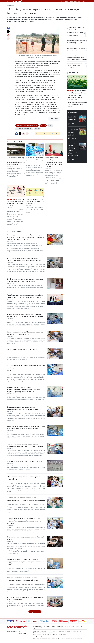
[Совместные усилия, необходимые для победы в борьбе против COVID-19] (16, 191)
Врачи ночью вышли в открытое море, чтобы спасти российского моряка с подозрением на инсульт (26, 427)
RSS (66, 626)
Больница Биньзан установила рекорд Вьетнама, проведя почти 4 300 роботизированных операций (25, 315)
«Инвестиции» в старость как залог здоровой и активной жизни (24, 478)
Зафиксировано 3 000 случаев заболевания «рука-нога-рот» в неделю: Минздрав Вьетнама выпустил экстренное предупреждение (25, 237)
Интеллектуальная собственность (41, 626)
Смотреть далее (15, 231)
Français (71, 1)
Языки (77, 626)
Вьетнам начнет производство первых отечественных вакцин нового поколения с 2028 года (77, 42)
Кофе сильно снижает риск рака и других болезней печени (25, 538)
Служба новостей (37, 628)
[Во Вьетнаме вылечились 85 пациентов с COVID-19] (35, 149)
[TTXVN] (10, 621)
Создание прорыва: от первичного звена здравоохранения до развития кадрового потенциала (26, 499)
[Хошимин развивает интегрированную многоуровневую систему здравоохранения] (55, 411)
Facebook (8, 28)
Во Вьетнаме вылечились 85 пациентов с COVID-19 (34, 159)
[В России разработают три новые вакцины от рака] (55, 465)
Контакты (52, 628)
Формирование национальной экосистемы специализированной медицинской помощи (23, 579)
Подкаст (73, 113)
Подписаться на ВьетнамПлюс (44, 133)
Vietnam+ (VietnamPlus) (18, 1)
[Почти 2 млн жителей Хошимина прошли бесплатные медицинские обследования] (55, 353)
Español (75, 1)
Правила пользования (57, 626)
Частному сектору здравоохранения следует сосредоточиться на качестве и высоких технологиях (26, 259)
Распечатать (8, 35)
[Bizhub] (35, 621)
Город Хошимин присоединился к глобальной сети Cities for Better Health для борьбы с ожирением (25, 296)
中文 (79, 1)
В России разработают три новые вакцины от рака (25, 461)
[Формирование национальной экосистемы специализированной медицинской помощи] (55, 582)
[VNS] (44, 621)
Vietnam (38, 128)
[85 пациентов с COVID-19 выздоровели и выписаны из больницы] (35, 191)
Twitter (8, 31)
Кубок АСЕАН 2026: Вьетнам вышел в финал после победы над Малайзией (73, 132)
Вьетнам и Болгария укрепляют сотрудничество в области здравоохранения (25, 598)
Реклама (46, 628)
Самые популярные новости (76, 28)
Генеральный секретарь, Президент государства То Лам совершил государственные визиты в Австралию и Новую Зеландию (73, 150)
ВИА (82, 626)
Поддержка (71, 626)
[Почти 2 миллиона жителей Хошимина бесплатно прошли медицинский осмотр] (55, 336)
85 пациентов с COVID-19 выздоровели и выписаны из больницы (35, 201)
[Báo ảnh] (73, 621)
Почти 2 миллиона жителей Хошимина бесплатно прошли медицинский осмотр (25, 333)
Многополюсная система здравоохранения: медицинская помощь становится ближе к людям (25, 445)
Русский (83, 1)
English (66, 1)
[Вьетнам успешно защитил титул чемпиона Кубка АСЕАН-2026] (82, 118)
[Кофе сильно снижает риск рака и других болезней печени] (55, 541)
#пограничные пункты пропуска (24, 128)
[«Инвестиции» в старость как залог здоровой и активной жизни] (55, 481)
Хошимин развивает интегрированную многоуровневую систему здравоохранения (22, 408)
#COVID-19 (43, 125)
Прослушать (74, 123)
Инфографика (74, 73)
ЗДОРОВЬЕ (10, 5)
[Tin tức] (22, 621)
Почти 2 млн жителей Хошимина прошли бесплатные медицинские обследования (22, 350)
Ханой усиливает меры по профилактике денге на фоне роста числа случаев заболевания (25, 280)
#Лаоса (50, 125)
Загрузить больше (35, 612)
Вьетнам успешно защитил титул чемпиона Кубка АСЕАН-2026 (72, 118)
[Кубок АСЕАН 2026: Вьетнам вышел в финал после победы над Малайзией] (82, 131)
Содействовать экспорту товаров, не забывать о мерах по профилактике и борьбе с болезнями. (16, 161)
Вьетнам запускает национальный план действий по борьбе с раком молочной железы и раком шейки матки (26, 367)
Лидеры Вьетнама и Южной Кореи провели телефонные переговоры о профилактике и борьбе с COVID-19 (53, 162)
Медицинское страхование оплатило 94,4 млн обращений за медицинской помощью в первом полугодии (24, 521)
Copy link (8, 38)
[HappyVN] (82, 621)
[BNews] (29, 621)
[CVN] (54, 621)
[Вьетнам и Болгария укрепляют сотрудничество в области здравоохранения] (55, 601)
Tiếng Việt (62, 1)
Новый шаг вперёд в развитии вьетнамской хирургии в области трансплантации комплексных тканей (25, 561)
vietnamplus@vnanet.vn (41, 636)
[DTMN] (63, 621)
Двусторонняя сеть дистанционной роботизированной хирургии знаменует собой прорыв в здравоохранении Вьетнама (23, 389)
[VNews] (16, 621)
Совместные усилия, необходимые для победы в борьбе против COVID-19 (15, 202)
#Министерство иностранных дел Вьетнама (27, 125)
